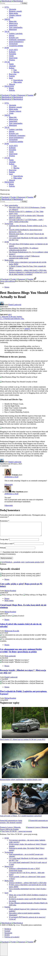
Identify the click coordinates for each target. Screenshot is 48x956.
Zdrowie (12, 84)
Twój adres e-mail (7, 544)
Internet (11, 35)
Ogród (11, 56)
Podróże (12, 76)
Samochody (13, 25)
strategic (27, 328)
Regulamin (8, 933)
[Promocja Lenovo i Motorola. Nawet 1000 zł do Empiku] (37, 827)
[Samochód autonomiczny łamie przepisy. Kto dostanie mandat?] (38, 821)
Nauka (11, 64)
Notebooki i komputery (17, 40)
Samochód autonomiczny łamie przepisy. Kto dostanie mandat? (11, 821)
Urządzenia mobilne (16, 46)
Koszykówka (18, 80)
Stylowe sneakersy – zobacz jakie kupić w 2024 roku (27, 270)
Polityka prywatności (11, 937)
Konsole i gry (14, 38)
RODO (7, 935)
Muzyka (16, 72)
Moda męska (13, 13)
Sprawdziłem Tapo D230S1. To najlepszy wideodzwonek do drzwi (23, 249)
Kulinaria (12, 52)
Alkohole (12, 66)
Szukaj (24, 3)
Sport (11, 78)
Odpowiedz (8, 484)
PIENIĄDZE (9, 86)
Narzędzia (12, 54)
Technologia (8, 852)
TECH (6, 31)
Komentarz (4, 521)
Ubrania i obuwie (15, 15)
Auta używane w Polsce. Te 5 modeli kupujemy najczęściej (21, 816)
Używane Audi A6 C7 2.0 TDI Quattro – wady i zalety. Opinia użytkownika (26, 221)
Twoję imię (4, 539)
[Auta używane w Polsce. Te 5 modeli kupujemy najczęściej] (25, 799)
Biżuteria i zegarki (15, 11)
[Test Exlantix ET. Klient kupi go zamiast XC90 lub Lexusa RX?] (25, 723)
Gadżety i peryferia (15, 33)
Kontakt (7, 931)
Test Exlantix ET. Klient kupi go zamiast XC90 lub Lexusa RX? (22, 739)
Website (3, 548)
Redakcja (7, 929)
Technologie (13, 44)
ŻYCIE (7, 62)
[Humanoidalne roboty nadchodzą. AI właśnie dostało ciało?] (25, 761)
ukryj (10, 314)
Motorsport (13, 29)
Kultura (11, 68)
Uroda (11, 17)
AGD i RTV (13, 50)
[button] (4, 949)
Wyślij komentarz (6, 558)
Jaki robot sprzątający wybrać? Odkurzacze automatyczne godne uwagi (24, 257)
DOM (6, 48)
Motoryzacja (13, 23)
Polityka (12, 90)
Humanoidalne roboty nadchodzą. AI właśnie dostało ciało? (21, 779)
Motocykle (13, 21)
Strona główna (5, 281)
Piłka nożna (17, 82)
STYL (6, 7)
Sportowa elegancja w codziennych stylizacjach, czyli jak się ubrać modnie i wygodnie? (28, 273)
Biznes (11, 88)
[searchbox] (10, 3)
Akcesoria (12, 9)
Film (15, 70)
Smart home (13, 58)
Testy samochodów (16, 27)
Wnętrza (12, 60)
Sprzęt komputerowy (16, 42)
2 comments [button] (4, 466)
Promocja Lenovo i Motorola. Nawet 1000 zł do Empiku (10, 828)
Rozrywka (12, 74)
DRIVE (7, 19)
